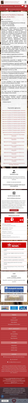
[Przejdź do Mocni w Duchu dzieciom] (5, 308)
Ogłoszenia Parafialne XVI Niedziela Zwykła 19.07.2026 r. (14, 119)
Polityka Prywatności (14, 394)
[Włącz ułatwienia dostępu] (26, 6)
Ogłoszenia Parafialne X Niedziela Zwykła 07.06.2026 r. (14, 132)
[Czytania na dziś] (14, 298)
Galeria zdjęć (14, 350)
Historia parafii (14, 320)
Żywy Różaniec (14, 338)
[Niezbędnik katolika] (14, 289)
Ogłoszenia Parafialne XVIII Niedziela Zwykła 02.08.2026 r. (14, 115)
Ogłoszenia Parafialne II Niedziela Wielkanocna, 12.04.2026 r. (14, 160)
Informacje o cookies (14, 398)
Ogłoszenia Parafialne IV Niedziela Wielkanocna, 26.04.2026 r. (14, 153)
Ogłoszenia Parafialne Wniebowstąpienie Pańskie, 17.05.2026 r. (14, 142)
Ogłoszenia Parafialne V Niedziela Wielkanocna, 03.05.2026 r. (14, 149)
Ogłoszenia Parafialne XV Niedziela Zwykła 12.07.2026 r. (14, 121)
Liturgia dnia (14, 347)
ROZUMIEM (5, 400)
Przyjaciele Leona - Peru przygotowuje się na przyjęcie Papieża (14, 250)
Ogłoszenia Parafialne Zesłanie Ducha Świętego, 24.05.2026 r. (14, 139)
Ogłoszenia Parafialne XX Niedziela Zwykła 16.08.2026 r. (14, 110)
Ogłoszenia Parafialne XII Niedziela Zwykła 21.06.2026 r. (14, 128)
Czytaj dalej (13, 210)
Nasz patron (14, 322)
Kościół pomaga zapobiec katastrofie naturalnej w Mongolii (13, 263)
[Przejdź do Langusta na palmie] (23, 308)
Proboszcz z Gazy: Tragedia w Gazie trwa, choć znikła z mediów (14, 254)
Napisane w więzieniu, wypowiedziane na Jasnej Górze (14, 259)
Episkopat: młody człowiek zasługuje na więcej (12, 257)
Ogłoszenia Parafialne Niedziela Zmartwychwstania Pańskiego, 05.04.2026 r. (14, 164)
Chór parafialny (14, 334)
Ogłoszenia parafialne (15, 9)
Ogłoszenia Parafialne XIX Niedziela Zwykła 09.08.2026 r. (14, 112)
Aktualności (14, 345)
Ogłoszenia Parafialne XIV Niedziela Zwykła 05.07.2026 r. (14, 123)
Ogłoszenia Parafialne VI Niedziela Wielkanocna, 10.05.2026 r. (14, 146)
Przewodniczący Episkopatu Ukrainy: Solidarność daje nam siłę (14, 267)
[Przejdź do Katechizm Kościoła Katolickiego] (14, 308)
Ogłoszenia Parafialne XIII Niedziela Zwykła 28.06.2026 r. (14, 126)
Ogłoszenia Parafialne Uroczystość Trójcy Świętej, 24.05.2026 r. (14, 135)
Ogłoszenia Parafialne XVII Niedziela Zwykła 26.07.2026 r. (14, 117)
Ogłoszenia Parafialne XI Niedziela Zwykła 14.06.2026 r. (14, 130)
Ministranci (14, 336)
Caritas (14, 331)
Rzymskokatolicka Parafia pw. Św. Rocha (12, 2)
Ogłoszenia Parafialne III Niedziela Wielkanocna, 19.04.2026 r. (14, 156)
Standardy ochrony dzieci (14, 324)
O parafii (14, 318)
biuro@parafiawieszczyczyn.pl (7, 6)
